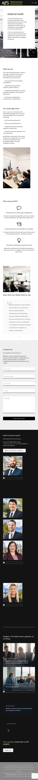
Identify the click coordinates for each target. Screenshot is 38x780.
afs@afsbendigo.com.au (10, 444)
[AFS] (12, 2)
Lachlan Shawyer (12, 608)
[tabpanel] (19, 318)
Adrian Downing (11, 460)
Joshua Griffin (11, 524)
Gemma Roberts (12, 587)
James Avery (10, 502)
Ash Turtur (9, 481)
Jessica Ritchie (11, 545)
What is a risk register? (12, 687)
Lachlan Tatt (10, 566)
